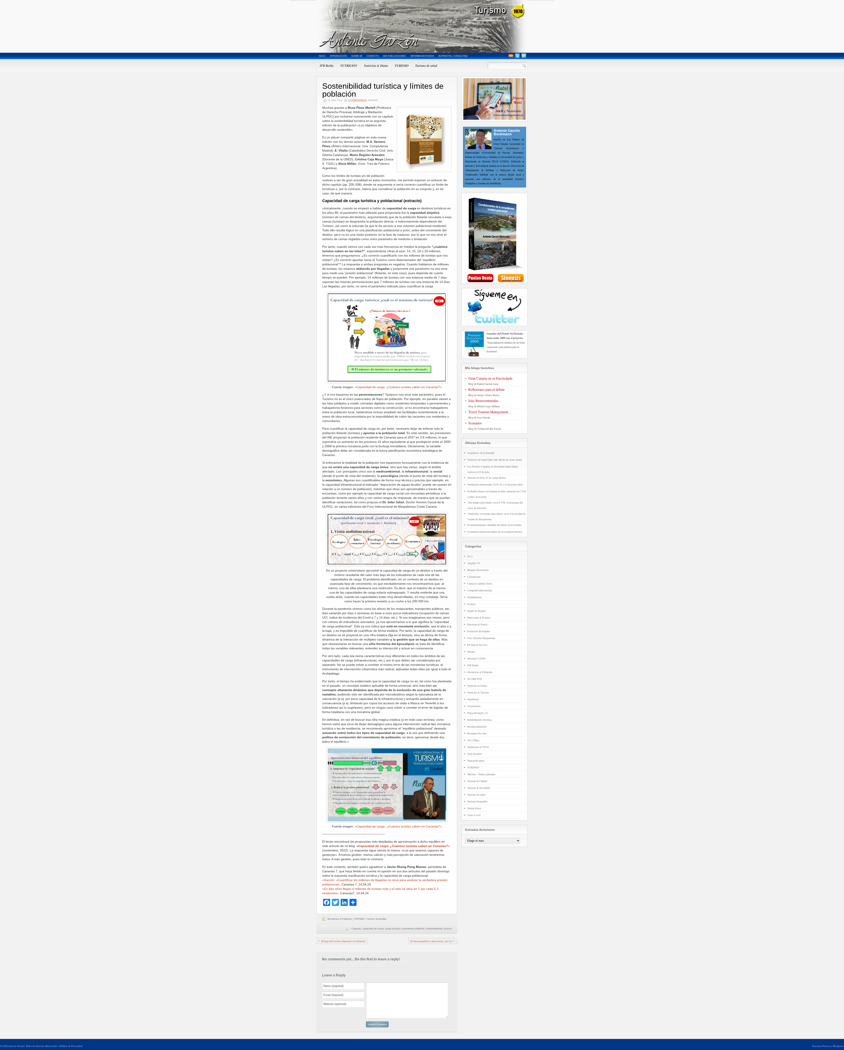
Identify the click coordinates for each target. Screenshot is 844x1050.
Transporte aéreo (475, 760)
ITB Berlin (327, 65)
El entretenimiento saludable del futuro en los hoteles (494, 525)
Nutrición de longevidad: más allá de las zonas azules (494, 459)
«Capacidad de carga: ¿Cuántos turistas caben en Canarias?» (398, 387)
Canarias (356, 928)
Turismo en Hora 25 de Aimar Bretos (486, 477)
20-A (470, 556)
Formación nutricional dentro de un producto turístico (495, 531)
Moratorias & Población (339, 919)
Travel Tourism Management (488, 411)
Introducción (338, 56)
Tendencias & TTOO (478, 747)
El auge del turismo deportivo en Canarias (343, 941)
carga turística (392, 928)
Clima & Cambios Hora (479, 583)
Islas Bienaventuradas (483, 400)
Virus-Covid (473, 815)
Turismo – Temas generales (481, 774)
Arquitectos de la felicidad (480, 452)
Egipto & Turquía (476, 610)
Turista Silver (474, 808)
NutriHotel (472, 699)
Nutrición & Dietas (376, 65)
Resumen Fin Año (476, 733)
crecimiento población (413, 928)
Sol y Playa (473, 740)
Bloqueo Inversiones (478, 570)
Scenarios (475, 423)
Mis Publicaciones (394, 56)
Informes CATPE (476, 658)
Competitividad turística (479, 590)
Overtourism (473, 706)
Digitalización (474, 597)
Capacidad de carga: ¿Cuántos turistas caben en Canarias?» (404, 846)
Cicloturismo (474, 576)
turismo (448, 928)
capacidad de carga (373, 928)
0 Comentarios (357, 100)
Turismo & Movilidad (478, 787)
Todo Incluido (474, 753)
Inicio (322, 56)
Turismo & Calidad (477, 781)
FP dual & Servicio (477, 644)
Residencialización (476, 726)
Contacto (373, 56)
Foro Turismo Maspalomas (481, 638)
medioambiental (434, 928)
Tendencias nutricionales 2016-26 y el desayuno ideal (494, 484)
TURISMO (402, 65)
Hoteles (471, 651)
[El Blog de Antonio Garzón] (422, 26)
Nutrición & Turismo (478, 692)
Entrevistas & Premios (479, 617)
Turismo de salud (426, 65)
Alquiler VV (473, 563)
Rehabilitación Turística (479, 719)
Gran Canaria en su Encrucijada (490, 378)
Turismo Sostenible (376, 919)
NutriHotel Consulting (452, 56)
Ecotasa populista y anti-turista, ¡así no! (431, 941)
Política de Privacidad (71, 1046)
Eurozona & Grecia (477, 624)
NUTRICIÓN (348, 65)
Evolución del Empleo (478, 631)
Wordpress (838, 1046)
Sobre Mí (356, 56)
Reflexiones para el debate (486, 389)
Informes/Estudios (422, 56)
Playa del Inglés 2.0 (477, 713)
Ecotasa (471, 604)
